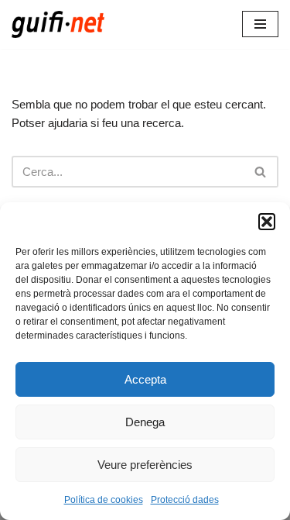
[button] (267, 221)
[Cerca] (261, 172)
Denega (145, 422)
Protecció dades (185, 499)
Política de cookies (103, 499)
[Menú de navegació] (260, 24)
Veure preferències (145, 464)
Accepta (145, 379)
